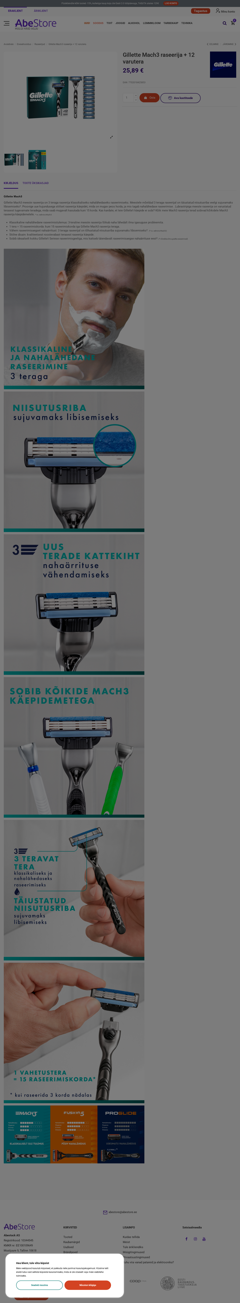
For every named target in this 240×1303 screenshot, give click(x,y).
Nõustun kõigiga (88, 1285)
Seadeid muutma (39, 1285)
